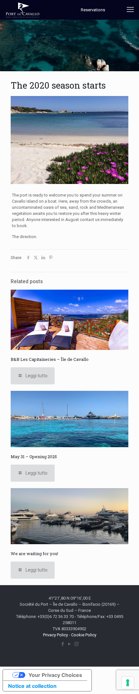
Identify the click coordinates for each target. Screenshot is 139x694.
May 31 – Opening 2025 (34, 456)
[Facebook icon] (62, 644)
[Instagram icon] (76, 644)
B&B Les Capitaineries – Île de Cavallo (50, 359)
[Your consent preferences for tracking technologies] (128, 683)
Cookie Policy (83, 634)
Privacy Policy (55, 634)
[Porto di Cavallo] (22, 10)
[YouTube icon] (69, 644)
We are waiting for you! (34, 553)
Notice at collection (32, 686)
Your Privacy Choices (55, 675)
